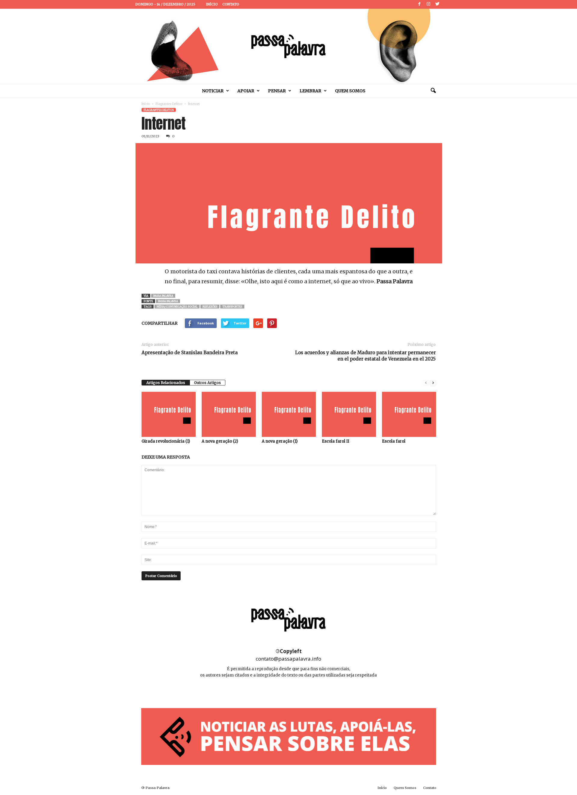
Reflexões (210, 306)
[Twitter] (437, 4)
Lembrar (310, 91)
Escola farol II (335, 441)
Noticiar (213, 91)
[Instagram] (428, 4)
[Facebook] (419, 4)
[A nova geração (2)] (229, 414)
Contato (230, 4)
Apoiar (245, 91)
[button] (433, 90)
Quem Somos (350, 91)
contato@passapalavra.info (288, 658)
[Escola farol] (409, 414)
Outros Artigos (207, 382)
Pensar (277, 91)
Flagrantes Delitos (169, 104)
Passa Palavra (163, 295)
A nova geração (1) (280, 441)
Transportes (232, 306)
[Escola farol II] (349, 414)
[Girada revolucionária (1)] (169, 414)
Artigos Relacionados (165, 382)
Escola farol (393, 441)
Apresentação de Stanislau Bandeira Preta (190, 352)
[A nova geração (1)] (289, 414)
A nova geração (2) (220, 441)
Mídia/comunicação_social (177, 306)
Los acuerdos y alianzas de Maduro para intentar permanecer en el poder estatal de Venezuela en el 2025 (365, 356)
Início (212, 4)
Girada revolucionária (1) (166, 441)
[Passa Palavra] (288, 46)
